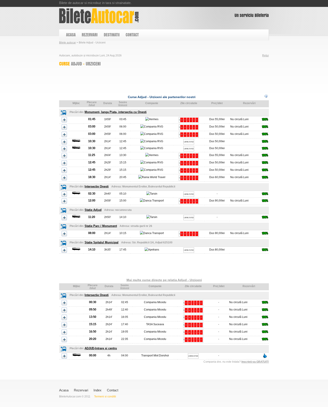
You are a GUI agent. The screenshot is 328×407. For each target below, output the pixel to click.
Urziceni (122, 105)
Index (97, 390)
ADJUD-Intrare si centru (101, 348)
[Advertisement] (140, 79)
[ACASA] (70, 34)
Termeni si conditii (105, 396)
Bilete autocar (67, 42)
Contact (112, 390)
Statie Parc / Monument (101, 226)
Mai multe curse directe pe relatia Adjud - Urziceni (164, 280)
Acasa (64, 390)
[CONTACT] (132, 34)
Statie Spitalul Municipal (101, 242)
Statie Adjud (93, 210)
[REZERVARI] (89, 34)
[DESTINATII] (111, 34)
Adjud (92, 105)
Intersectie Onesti (97, 186)
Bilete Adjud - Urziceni (99, 15)
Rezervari (81, 390)
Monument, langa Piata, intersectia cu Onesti (116, 112)
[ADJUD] (76, 63)
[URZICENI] (93, 63)
